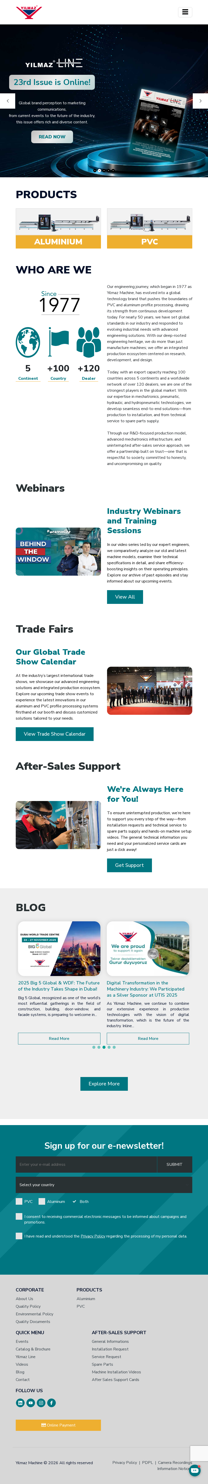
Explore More (104, 1083)
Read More (59, 1038)
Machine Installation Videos (116, 1372)
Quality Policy (28, 1306)
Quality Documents (33, 1322)
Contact (23, 1380)
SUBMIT (175, 1164)
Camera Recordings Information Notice (174, 1466)
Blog (20, 1372)
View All (125, 596)
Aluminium (86, 1299)
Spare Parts (102, 1364)
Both (84, 1201)
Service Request (106, 1357)
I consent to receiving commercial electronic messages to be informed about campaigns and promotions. (105, 1219)
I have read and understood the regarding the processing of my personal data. (105, 1236)
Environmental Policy (34, 1314)
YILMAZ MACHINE (29, 12)
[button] (93, 1047)
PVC (28, 1201)
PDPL (147, 1462)
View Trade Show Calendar (54, 734)
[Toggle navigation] (185, 12)
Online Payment (61, 1425)
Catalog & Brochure (33, 1349)
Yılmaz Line (26, 1357)
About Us (24, 1299)
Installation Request (110, 1349)
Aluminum (56, 1201)
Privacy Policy (93, 1236)
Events (22, 1341)
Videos (22, 1364)
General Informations (110, 1341)
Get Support (129, 865)
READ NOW (52, 137)
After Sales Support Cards (115, 1380)
